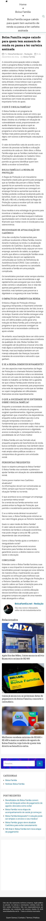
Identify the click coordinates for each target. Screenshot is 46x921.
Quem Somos (11, 918)
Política (36, 918)
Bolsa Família (23, 11)
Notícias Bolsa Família (14, 784)
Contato (21, 918)
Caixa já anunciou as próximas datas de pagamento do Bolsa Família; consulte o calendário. (22, 698)
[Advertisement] (23, 865)
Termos (29, 918)
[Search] (40, 763)
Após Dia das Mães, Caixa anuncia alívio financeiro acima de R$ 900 (23, 657)
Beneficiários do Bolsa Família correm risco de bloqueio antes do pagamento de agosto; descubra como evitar (23, 803)
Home (23, 4)
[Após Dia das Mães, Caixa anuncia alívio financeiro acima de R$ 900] (23, 638)
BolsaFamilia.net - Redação (20, 54)
